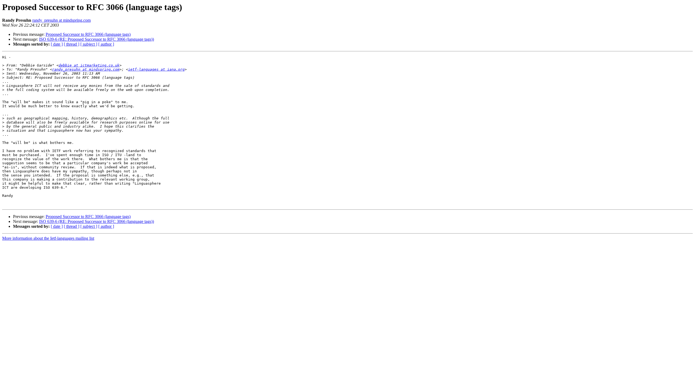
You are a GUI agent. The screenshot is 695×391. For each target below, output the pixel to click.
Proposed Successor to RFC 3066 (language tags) (88, 34)
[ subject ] (88, 44)
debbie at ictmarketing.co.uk (89, 65)
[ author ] (106, 44)
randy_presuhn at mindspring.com (61, 20)
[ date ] (57, 44)
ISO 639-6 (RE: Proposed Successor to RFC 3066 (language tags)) (96, 39)
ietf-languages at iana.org (156, 69)
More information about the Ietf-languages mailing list (48, 238)
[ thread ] (71, 44)
